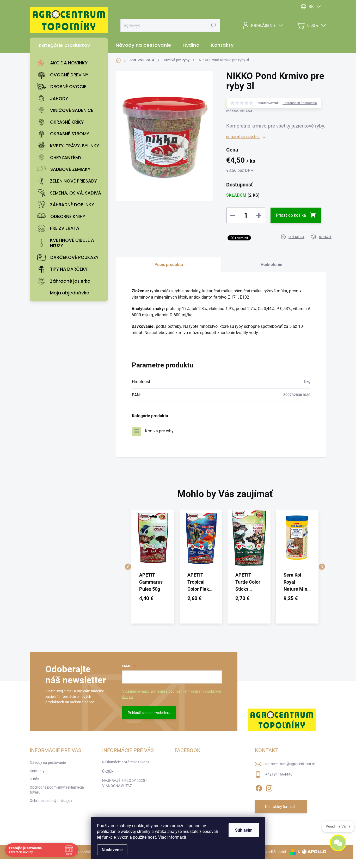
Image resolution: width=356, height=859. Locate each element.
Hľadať (213, 25)
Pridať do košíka (291, 215)
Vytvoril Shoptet (273, 852)
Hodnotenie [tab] (271, 264)
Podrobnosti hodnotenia (300, 103)
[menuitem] (70, 63)
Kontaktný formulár (281, 806)
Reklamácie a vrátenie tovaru (125, 762)
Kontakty (37, 771)
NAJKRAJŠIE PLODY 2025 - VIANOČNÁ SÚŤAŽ (124, 783)
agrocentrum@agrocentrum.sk (290, 764)
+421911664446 (278, 774)
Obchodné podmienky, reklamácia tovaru (57, 790)
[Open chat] (338, 846)
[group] (153, 566)
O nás (34, 779)
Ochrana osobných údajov (51, 800)
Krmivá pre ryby (159, 430)
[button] (153, 598)
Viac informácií (172, 837)
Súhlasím (244, 830)
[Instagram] (269, 787)
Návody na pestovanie (48, 762)
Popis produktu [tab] (169, 264)
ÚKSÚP (108, 771)
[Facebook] (259, 787)
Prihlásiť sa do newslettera (149, 713)
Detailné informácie (243, 137)
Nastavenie (112, 849)
